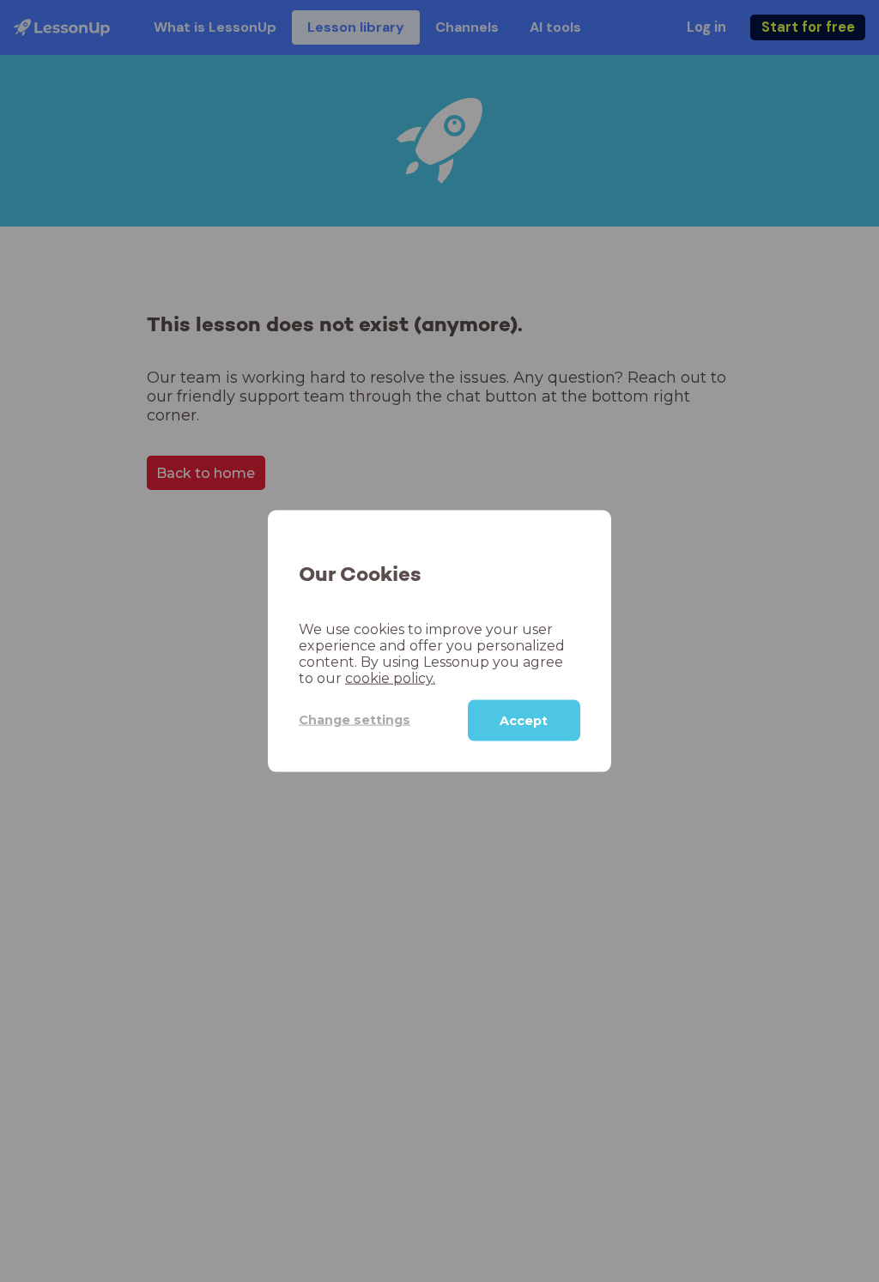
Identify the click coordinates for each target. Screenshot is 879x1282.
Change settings (354, 720)
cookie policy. (390, 677)
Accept (524, 720)
